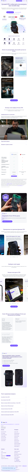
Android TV (18, 44)
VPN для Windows (16, 433)
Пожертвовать (16, 458)
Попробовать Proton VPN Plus (7, 221)
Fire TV (23, 44)
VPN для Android (16, 436)
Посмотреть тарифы (14, 306)
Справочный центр (17, 451)
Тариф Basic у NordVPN (9, 183)
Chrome (5, 44)
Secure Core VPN (3, 437)
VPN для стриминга (4, 434)
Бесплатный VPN (3, 431)
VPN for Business (3, 439)
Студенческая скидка (17, 461)
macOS (9, 40)
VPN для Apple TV (16, 446)
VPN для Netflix (3, 436)
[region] (14, 246)
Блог (1, 454)
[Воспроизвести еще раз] (21, 254)
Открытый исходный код (4, 458)
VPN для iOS (16, 437)
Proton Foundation (3, 452)
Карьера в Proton (3, 455)
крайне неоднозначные (19, 185)
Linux (23, 40)
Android (14, 40)
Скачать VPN (16, 431)
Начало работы (3, 440)
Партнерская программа (17, 454)
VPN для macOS (16, 434)
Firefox (9, 44)
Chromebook (14, 44)
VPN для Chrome (16, 440)
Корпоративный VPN (18, 12)
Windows (4, 40)
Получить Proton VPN (10, 12)
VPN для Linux (16, 439)
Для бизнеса (16, 452)
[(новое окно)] (1, 424)
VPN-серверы (3, 433)
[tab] (12, 303)
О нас (2, 451)
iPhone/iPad (18, 40)
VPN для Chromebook (17, 443)
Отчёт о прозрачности (17, 469)
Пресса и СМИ (16, 455)
